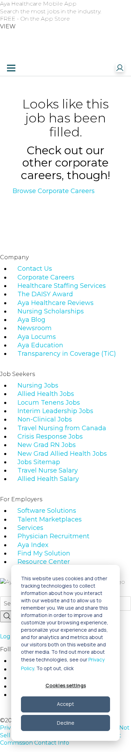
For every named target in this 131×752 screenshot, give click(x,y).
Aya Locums (36, 337)
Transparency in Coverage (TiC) (66, 353)
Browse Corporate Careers (54, 191)
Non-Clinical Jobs (44, 419)
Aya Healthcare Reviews (55, 303)
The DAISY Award (45, 294)
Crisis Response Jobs (50, 436)
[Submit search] (7, 616)
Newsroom (34, 328)
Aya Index (33, 545)
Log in (8, 636)
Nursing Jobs (37, 385)
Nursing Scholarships (50, 311)
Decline (65, 722)
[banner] (32, 68)
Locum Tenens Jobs (48, 402)
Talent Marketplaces (49, 519)
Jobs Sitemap (38, 462)
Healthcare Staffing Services (61, 286)
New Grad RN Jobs (46, 445)
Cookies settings (65, 685)
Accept (65, 704)
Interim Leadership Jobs (55, 411)
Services (30, 528)
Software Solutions (46, 511)
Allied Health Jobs (45, 394)
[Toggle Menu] (11, 68)
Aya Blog (31, 320)
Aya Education (40, 345)
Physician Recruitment (53, 536)
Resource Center (43, 562)
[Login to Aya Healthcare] (120, 68)
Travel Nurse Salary (47, 470)
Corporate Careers (45, 277)
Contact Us (34, 268)
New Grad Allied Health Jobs (62, 453)
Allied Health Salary (48, 479)
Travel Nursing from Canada (61, 428)
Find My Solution (43, 553)
